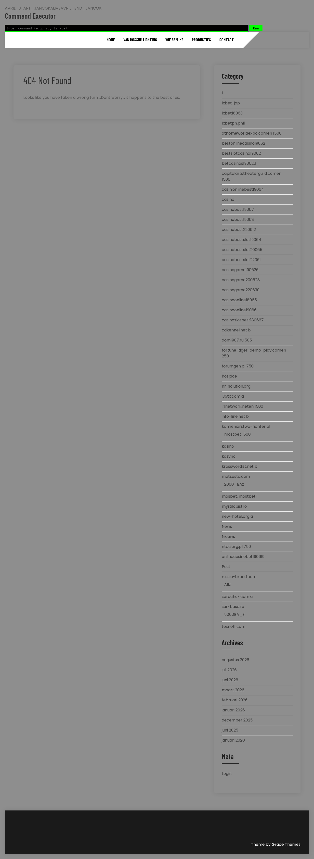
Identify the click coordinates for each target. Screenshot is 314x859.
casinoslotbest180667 (243, 320)
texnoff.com (233, 626)
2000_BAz (234, 484)
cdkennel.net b (236, 330)
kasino (228, 446)
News (227, 526)
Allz (227, 584)
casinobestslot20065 (242, 250)
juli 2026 (229, 670)
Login (227, 773)
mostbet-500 (237, 434)
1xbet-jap (231, 103)
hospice (229, 376)
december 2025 (237, 720)
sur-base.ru (233, 606)
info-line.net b (235, 416)
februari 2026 (235, 700)
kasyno (229, 456)
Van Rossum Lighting (140, 39)
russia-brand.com (239, 577)
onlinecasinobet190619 (243, 556)
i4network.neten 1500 (242, 406)
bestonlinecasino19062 (243, 143)
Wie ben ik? (174, 39)
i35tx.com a (233, 396)
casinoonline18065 (239, 300)
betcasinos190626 (239, 163)
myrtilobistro (234, 506)
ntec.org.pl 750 (236, 546)
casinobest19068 (238, 219)
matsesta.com (236, 476)
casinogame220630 (241, 290)
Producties (201, 39)
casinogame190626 (240, 270)
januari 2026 (233, 710)
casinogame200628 (241, 280)
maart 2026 (233, 690)
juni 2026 (230, 680)
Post (226, 566)
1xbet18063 (232, 113)
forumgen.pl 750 (238, 366)
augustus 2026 (235, 660)
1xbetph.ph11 (233, 123)
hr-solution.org (236, 386)
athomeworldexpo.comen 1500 (252, 133)
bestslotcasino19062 (241, 153)
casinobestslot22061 (241, 260)
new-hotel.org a (237, 516)
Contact (226, 39)
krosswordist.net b (239, 466)
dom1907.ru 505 (237, 340)
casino (228, 199)
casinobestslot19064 (241, 239)
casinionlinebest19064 (243, 189)
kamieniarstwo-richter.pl (246, 426)
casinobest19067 (238, 209)
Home (111, 39)
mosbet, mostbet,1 (240, 496)
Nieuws (228, 536)
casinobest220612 (239, 229)
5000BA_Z (234, 614)
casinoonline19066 (239, 310)
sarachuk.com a (237, 596)
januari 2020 (233, 740)
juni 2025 (230, 730)
